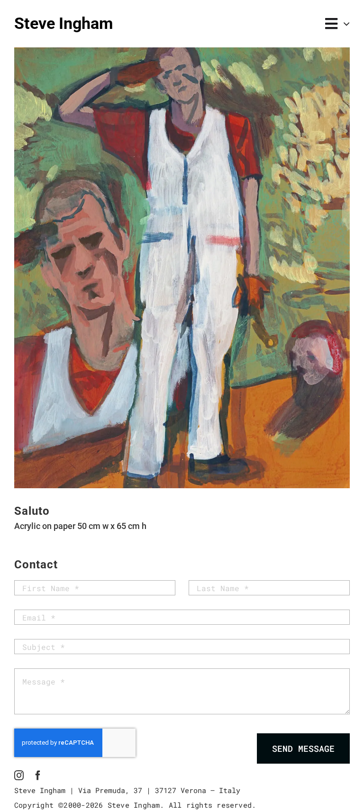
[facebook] (38, 775)
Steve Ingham (63, 23)
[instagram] (19, 775)
